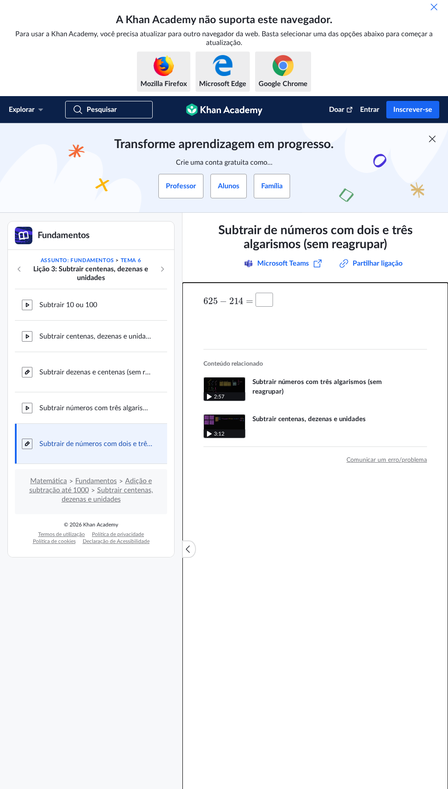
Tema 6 (131, 260)
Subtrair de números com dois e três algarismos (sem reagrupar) (96, 443)
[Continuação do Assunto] (162, 269)
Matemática (48, 481)
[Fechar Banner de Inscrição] (432, 139)
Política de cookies (54, 541)
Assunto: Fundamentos (77, 260)
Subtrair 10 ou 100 (68, 304)
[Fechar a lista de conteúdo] (189, 549)
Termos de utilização (61, 534)
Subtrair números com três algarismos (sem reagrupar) (96, 408)
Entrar (369, 109)
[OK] (434, 7)
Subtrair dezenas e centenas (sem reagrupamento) (96, 372)
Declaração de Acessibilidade (116, 541)
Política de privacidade (118, 534)
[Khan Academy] (224, 110)
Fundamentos (96, 481)
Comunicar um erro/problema (386, 460)
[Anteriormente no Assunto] (19, 269)
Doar (336, 109)
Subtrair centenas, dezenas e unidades (96, 336)
